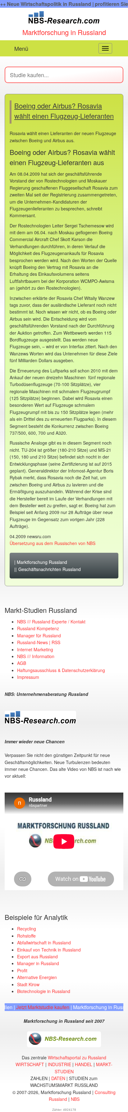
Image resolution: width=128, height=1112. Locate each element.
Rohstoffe (26, 936)
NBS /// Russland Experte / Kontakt (51, 621)
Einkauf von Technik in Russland (49, 950)
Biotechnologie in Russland (43, 991)
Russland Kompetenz (38, 628)
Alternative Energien (37, 977)
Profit (22, 970)
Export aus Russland (37, 956)
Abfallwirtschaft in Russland (44, 942)
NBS (75, 1099)
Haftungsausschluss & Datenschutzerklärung (61, 670)
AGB (21, 663)
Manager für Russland (39, 635)
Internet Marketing (35, 649)
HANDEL (83, 1064)
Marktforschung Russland (42, 562)
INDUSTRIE (59, 1064)
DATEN (58, 1078)
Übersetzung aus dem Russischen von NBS (52, 543)
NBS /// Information (35, 656)
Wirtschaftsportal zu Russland (77, 1057)
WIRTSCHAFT (30, 1064)
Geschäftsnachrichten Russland (49, 569)
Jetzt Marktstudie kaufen (33, 1007)
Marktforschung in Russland (64, 32)
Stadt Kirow (28, 984)
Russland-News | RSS (38, 642)
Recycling (26, 928)
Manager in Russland (38, 963)
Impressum (28, 677)
